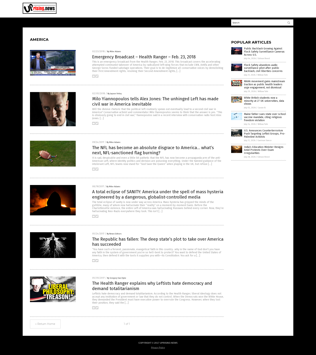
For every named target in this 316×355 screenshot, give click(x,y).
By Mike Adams (114, 51)
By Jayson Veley (115, 93)
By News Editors (114, 234)
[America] (40, 13)
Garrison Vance (264, 140)
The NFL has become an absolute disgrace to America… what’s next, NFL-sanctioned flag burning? (153, 150)
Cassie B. (262, 107)
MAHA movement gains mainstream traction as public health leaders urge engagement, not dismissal (264, 84)
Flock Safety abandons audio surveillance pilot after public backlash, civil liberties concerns (263, 68)
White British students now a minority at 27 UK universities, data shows (264, 101)
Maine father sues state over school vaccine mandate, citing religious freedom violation (265, 117)
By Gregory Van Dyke (116, 278)
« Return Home (45, 324)
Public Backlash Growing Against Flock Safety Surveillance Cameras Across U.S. (264, 51)
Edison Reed (264, 58)
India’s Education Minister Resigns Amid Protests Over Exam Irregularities (263, 150)
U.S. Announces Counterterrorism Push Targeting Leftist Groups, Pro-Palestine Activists (264, 133)
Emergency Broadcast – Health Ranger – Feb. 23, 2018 (144, 56)
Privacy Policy (158, 347)
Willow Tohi (262, 75)
